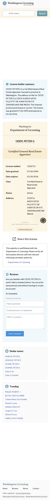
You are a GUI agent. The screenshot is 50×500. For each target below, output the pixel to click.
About (25, 488)
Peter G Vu (9, 371)
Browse (15, 488)
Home (5, 488)
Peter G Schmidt (11, 375)
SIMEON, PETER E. (12, 356)
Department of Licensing (19, 262)
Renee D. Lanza (11, 403)
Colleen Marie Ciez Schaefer (16, 399)
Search (42, 13)
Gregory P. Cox (11, 411)
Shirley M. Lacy (11, 414)
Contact (36, 488)
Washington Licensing (21, 3)
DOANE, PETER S (12, 364)
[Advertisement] (25, 51)
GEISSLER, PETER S (13, 360)
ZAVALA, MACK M (12, 407)
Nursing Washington (23, 493)
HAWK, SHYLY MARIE (14, 418)
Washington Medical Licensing (14, 496)
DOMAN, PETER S (12, 368)
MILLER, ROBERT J (12, 392)
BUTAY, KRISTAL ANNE (14, 396)
